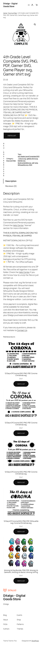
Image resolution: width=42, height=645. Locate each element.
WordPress (35, 641)
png (36, 163)
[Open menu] (28, 5)
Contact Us (22, 330)
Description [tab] (10, 181)
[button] (35, 24)
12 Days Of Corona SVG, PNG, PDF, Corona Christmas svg (21, 374)
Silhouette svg (23, 165)
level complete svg (24, 163)
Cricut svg (22, 159)
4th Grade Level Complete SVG (28, 156)
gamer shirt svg (32, 159)
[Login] (32, 5)
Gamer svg (21, 161)
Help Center (18, 225)
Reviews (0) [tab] (11, 186)
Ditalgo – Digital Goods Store (10, 5)
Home (5, 13)
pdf (33, 163)
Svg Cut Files (12, 13)
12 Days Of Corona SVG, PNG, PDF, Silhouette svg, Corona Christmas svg (21, 522)
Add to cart (12, 135)
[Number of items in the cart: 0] (36, 5)
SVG (30, 165)
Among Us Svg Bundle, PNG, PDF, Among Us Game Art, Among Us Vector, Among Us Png (21, 571)
